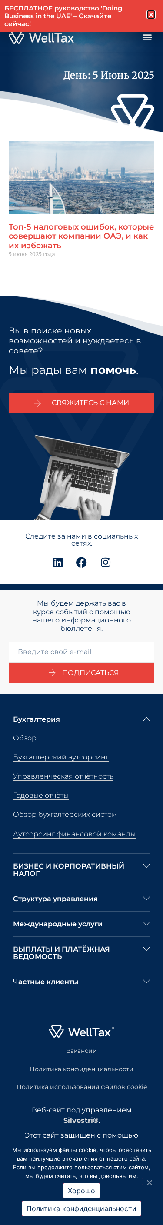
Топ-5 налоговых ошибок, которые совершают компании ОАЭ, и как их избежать (81, 236)
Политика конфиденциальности (81, 1069)
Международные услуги (58, 924)
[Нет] (149, 1181)
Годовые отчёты (41, 795)
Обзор (25, 738)
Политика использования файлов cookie (82, 1087)
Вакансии (81, 1051)
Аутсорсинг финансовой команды (74, 834)
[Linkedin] (58, 562)
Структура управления (55, 899)
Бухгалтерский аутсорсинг (61, 757)
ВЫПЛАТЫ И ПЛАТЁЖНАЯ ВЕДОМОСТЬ (61, 953)
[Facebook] (82, 562)
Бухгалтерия (36, 719)
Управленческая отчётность (63, 776)
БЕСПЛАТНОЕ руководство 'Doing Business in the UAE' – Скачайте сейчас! (63, 16)
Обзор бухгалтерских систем (65, 814)
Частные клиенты (45, 982)
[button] (147, 37)
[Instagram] (105, 562)
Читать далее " (29, 269)
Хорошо (81, 1190)
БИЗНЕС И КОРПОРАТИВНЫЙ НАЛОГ (68, 870)
